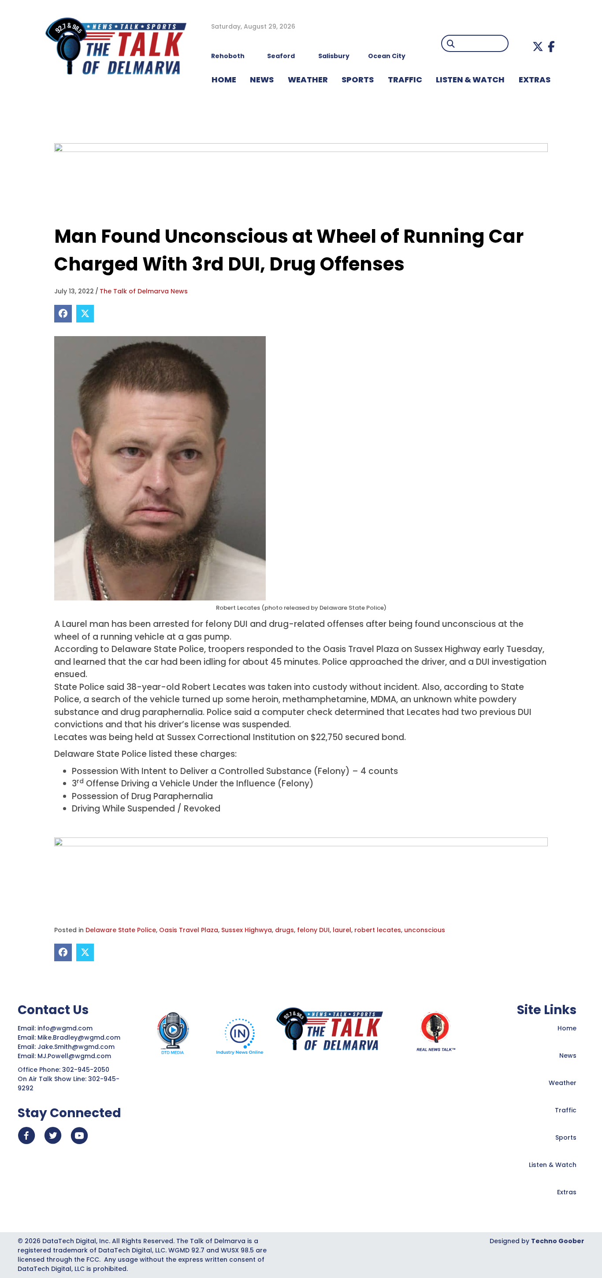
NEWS (262, 79)
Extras (566, 1192)
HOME (224, 79)
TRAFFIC (405, 79)
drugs (284, 930)
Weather (562, 1082)
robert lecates (377, 930)
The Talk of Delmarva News (144, 291)
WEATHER (308, 79)
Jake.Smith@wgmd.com (76, 1046)
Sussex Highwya (246, 930)
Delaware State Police (120, 930)
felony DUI (313, 930)
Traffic (565, 1110)
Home (566, 1028)
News (567, 1055)
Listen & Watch (552, 1164)
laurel (342, 930)
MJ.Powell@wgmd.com (76, 1056)
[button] (537, 46)
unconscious (424, 930)
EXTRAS (534, 79)
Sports (358, 79)
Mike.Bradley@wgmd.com (78, 1037)
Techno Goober (557, 1241)
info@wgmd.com (65, 1028)
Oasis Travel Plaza (188, 930)
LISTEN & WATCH (470, 79)
